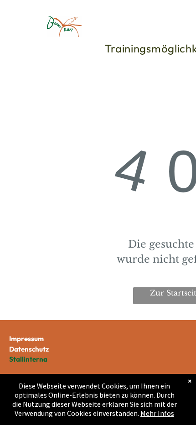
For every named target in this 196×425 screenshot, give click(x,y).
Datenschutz (29, 349)
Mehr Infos (157, 413)
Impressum (26, 338)
